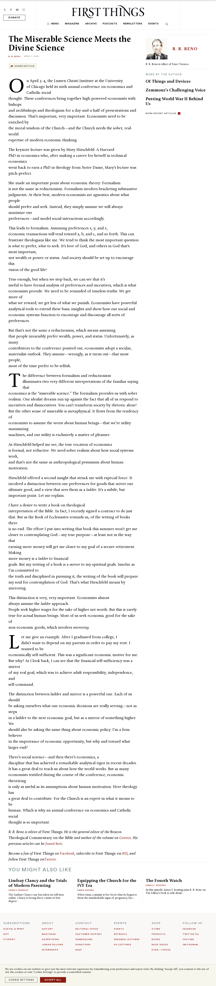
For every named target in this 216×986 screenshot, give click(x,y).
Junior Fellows (52, 945)
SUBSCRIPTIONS (16, 923)
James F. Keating (156, 885)
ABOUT (47, 923)
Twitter (50, 859)
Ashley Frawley (18, 890)
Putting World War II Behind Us (174, 101)
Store (156, 929)
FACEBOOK (189, 929)
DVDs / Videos (161, 950)
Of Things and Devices (168, 81)
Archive (91, 24)
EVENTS (120, 923)
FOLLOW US (192, 923)
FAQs (78, 950)
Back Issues (160, 945)
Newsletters (132, 24)
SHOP (156, 923)
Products (159, 934)
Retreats (120, 934)
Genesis (125, 837)
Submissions (84, 939)
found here (53, 843)
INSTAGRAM (190, 945)
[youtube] (17, 9)
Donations (83, 945)
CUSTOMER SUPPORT (88, 934)
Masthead (49, 934)
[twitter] (4, 9)
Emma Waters (85, 890)
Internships (50, 950)
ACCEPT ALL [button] (53, 980)
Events (153, 24)
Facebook (67, 853)
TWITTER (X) (191, 934)
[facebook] (11, 9)
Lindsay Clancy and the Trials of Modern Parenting (37, 883)
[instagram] (23, 9)
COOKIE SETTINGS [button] (21, 980)
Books (156, 939)
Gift (6, 934)
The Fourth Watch (164, 880)
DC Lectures (122, 945)
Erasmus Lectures (127, 939)
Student (9, 939)
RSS (125, 853)
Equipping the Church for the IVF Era (106, 883)
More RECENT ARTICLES (161, 113)
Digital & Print (13, 929)
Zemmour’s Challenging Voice (176, 90)
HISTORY (47, 929)
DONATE (14, 18)
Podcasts (110, 24)
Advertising (50, 939)
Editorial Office (86, 929)
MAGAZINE (72, 24)
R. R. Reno (14, 56)
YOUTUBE (188, 939)
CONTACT (83, 923)
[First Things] (108, 11)
